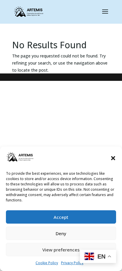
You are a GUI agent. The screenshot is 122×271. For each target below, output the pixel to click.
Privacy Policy (72, 262)
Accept (61, 217)
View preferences (61, 250)
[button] (113, 158)
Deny (61, 233)
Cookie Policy (47, 262)
